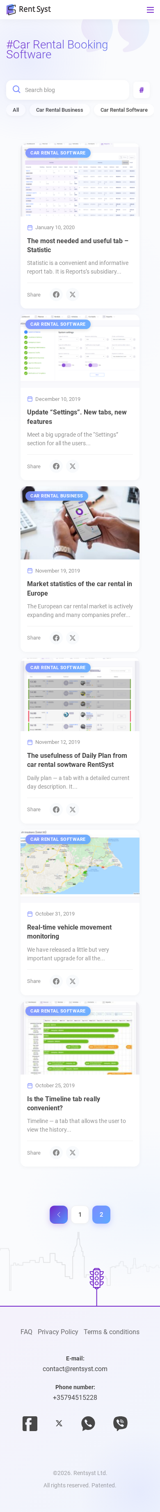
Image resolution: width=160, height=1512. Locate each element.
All (16, 110)
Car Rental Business (59, 110)
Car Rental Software (124, 110)
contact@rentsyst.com (75, 1369)
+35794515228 (75, 1398)
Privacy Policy (58, 1332)
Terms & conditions (111, 1332)
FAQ (26, 1332)
